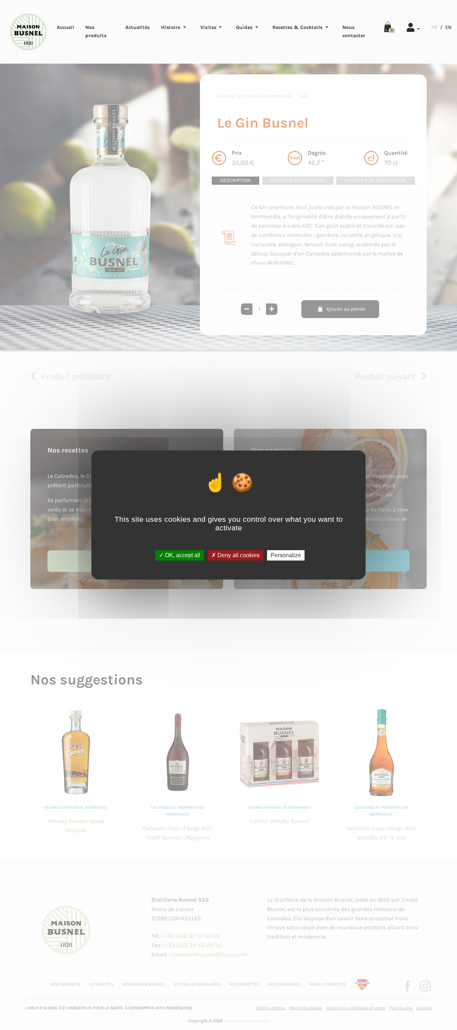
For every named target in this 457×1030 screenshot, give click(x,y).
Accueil (65, 27)
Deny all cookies (238, 555)
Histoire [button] (171, 27)
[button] (413, 26)
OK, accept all (182, 555)
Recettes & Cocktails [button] (298, 27)
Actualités (137, 27)
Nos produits (95, 31)
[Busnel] (28, 31)
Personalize (286, 555)
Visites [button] (209, 27)
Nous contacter (353, 31)
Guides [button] (245, 27)
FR (434, 27)
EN (448, 27)
